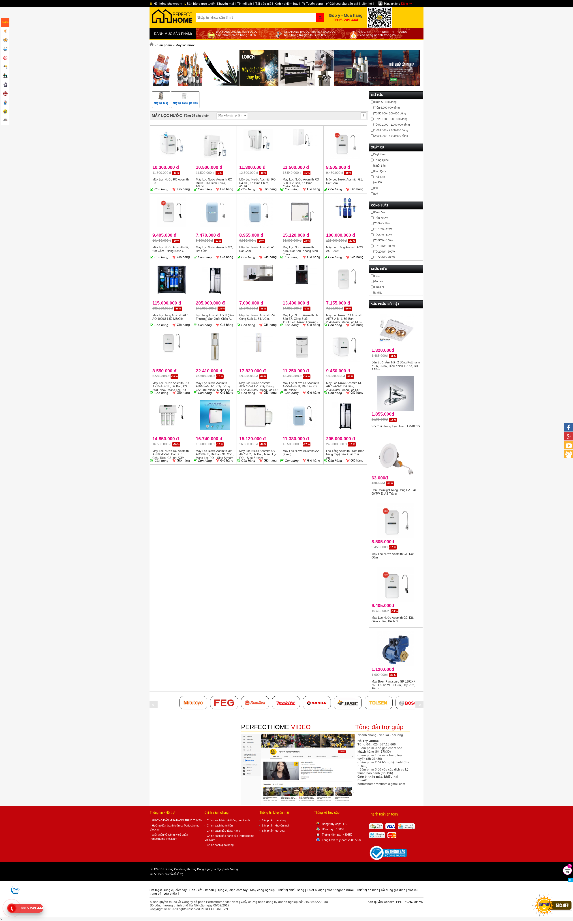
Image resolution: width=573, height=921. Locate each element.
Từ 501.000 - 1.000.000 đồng (392, 124)
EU (376, 188)
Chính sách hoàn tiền (220, 825)
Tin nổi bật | (245, 3)
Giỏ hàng (183, 189)
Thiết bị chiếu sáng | (292, 890)
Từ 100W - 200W (384, 246)
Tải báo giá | (264, 3)
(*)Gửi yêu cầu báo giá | (343, 3)
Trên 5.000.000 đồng (387, 107)
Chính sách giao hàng (220, 845)
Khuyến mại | (226, 3)
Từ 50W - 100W (383, 240)
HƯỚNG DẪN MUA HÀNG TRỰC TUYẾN (177, 820)
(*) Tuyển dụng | (313, 3)
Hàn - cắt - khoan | (203, 890)
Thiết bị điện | (317, 890)
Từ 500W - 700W (384, 257)
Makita (378, 292)
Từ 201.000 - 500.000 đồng (391, 119)
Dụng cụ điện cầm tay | (233, 890)
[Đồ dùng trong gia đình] (5, 94)
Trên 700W (381, 217)
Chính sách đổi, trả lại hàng (223, 830)
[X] (570, 880)
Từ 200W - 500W (384, 251)
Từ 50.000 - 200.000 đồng (390, 113)
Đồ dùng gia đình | (394, 890)
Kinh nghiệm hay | (287, 3)
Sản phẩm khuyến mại (275, 825)
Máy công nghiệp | (263, 890)
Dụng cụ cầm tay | (176, 890)
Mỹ (376, 193)
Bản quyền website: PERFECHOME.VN (395, 902)
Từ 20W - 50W (383, 234)
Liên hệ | (367, 3)
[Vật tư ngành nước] (5, 49)
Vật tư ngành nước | (341, 890)
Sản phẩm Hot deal (273, 830)
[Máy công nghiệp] (5, 76)
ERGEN (379, 287)
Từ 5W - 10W (382, 223)
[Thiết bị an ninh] (5, 111)
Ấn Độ (378, 182)
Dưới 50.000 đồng (385, 102)
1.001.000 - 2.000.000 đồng (391, 130)
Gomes (378, 281)
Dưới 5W (379, 212)
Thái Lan (379, 176)
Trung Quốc (381, 160)
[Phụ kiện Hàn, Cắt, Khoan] (5, 85)
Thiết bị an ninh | (368, 890)
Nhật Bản (380, 165)
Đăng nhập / (398, 3)
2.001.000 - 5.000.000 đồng (391, 135)
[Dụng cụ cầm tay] (5, 58)
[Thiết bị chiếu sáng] (5, 31)
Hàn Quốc (380, 171)
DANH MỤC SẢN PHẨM (173, 34)
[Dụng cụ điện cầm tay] (5, 67)
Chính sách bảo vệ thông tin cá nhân (229, 820)
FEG (377, 275)
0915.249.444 (346, 20)
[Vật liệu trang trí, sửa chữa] (5, 103)
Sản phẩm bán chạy (274, 820)
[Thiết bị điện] (5, 40)
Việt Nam (379, 154)
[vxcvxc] (286, 702)
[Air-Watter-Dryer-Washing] (5, 120)
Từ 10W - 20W (383, 229)
